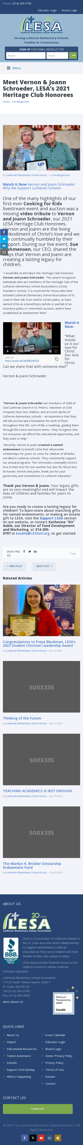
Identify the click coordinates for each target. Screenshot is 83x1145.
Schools (12, 1063)
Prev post (15, 566)
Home (6, 101)
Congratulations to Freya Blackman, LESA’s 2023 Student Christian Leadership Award (39, 643)
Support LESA (51, 518)
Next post (42, 566)
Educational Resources (22, 1049)
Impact (11, 1042)
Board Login (69, 10)
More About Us (13, 1002)
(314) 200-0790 (21, 3)
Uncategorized (20, 101)
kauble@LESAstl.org (32, 533)
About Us (13, 1035)
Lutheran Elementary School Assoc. (26, 175)
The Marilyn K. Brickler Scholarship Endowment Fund (32, 865)
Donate (50, 1076)
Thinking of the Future (22, 718)
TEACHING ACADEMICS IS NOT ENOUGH (37, 791)
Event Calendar (55, 1035)
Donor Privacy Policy (59, 1056)
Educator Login (47, 10)
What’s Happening (19, 1076)
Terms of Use (54, 1070)
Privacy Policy (54, 1063)
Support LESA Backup (21, 1070)
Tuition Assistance (19, 1056)
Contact (50, 1083)
